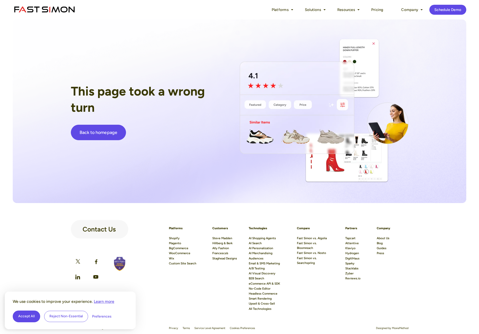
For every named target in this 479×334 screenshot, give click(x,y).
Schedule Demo (447, 9)
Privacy (173, 328)
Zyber (349, 273)
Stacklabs (352, 268)
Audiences (256, 258)
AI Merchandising (260, 253)
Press (380, 253)
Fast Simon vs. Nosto (311, 253)
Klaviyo (350, 248)
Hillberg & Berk (222, 243)
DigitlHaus (352, 258)
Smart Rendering (260, 298)
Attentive (352, 243)
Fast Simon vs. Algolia (312, 238)
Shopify (174, 238)
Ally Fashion (220, 248)
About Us (383, 238)
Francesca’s (220, 253)
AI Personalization (261, 248)
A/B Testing (257, 268)
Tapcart (350, 238)
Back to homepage (98, 132)
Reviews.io (352, 278)
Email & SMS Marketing (264, 263)
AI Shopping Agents (262, 238)
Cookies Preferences (242, 328)
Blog (380, 243)
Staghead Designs (224, 258)
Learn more (104, 301)
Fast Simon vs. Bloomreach (307, 245)
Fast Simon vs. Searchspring (307, 260)
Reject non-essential (66, 316)
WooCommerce (179, 253)
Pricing (377, 9)
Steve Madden (222, 238)
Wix (171, 258)
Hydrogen (352, 253)
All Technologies (260, 309)
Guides (381, 248)
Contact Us (99, 227)
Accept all (26, 316)
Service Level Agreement (209, 328)
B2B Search (256, 278)
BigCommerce (178, 248)
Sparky (350, 263)
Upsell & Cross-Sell (262, 303)
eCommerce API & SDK (264, 283)
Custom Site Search (182, 263)
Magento (175, 243)
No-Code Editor (259, 288)
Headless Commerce (263, 293)
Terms (186, 328)
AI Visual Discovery (262, 273)
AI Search (255, 243)
